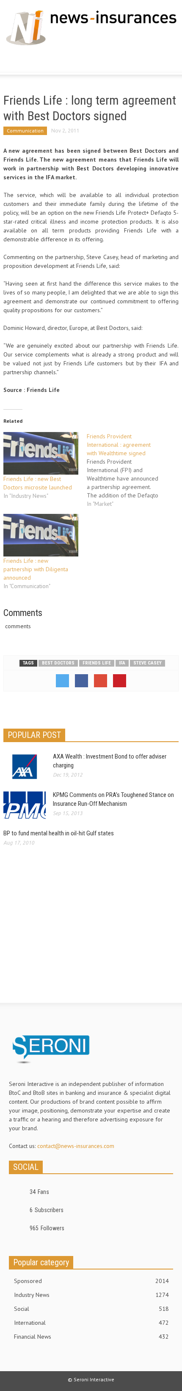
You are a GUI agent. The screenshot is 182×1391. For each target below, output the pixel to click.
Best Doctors (58, 663)
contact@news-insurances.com (75, 1146)
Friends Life (97, 663)
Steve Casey (147, 663)
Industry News (91, 1295)
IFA (122, 663)
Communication (25, 130)
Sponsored (91, 1281)
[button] (32, 61)
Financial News (91, 1336)
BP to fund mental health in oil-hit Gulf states (58, 833)
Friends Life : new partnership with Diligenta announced (35, 569)
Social (91, 1309)
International (91, 1322)
